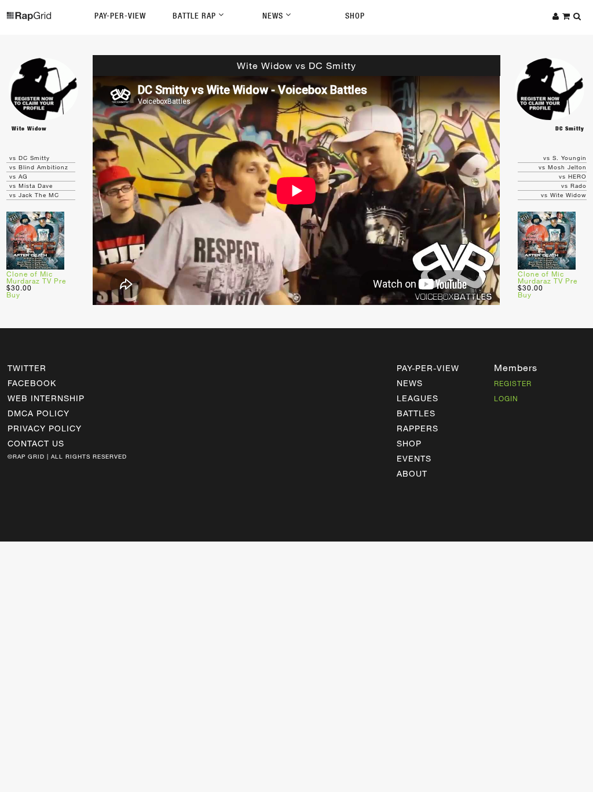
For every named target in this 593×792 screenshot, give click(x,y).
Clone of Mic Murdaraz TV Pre (36, 277)
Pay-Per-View (120, 15)
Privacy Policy (45, 428)
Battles (416, 413)
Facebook (32, 383)
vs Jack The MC (34, 194)
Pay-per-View (428, 368)
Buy (13, 294)
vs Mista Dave (31, 185)
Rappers (417, 428)
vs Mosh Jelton (563, 167)
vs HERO (573, 176)
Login (506, 398)
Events (414, 458)
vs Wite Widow (564, 194)
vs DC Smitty (29, 157)
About (412, 473)
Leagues (417, 398)
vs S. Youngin (565, 157)
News (273, 15)
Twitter (27, 368)
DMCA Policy (38, 413)
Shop (355, 15)
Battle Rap (195, 15)
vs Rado (574, 185)
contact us (36, 443)
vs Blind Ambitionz (38, 167)
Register (513, 383)
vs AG (18, 176)
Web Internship (46, 398)
